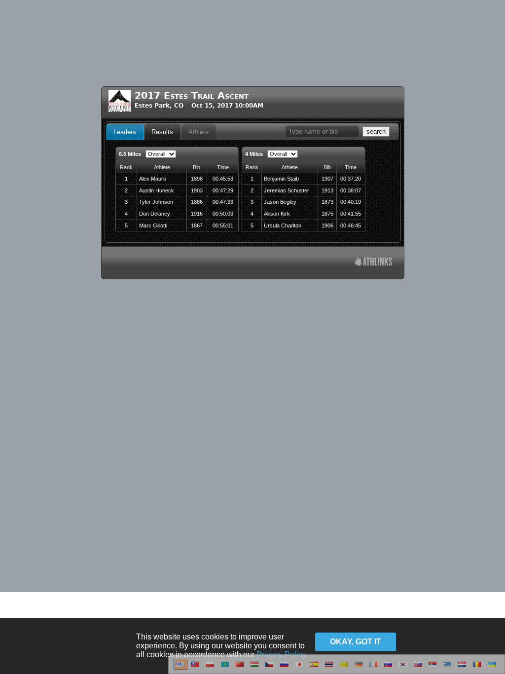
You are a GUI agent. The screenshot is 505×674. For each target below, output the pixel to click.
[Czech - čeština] (269, 668)
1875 (327, 214)
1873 (327, 202)
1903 (197, 190)
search (376, 131)
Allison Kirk (277, 214)
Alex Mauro (152, 179)
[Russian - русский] (388, 668)
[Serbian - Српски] (432, 668)
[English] (180, 668)
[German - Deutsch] (358, 668)
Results (162, 132)
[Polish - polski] (210, 668)
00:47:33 (223, 202)
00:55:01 (223, 225)
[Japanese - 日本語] (299, 668)
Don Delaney (154, 214)
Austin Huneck (156, 190)
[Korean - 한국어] (403, 668)
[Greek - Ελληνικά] (447, 668)
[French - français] (373, 668)
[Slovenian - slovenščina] (284, 668)
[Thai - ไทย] (329, 668)
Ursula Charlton (282, 225)
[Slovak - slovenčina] (418, 668)
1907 (327, 179)
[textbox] (322, 131)
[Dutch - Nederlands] (462, 668)
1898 (197, 179)
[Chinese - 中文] (195, 668)
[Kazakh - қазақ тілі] (225, 668)
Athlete (198, 132)
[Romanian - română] (477, 668)
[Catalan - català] (344, 668)
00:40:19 (350, 202)
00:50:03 (223, 214)
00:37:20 (350, 179)
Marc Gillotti (153, 225)
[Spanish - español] (314, 668)
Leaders (124, 132)
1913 (327, 190)
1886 (197, 202)
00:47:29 (223, 190)
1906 (327, 225)
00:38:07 (350, 190)
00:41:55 (350, 214)
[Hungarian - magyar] (254, 668)
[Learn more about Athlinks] (373, 263)
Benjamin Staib (281, 179)
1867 (197, 225)
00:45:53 (223, 179)
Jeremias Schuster (286, 190)
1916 (197, 214)
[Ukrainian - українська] (492, 668)
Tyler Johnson (156, 202)
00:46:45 (350, 225)
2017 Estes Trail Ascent (192, 95)
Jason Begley (280, 202)
